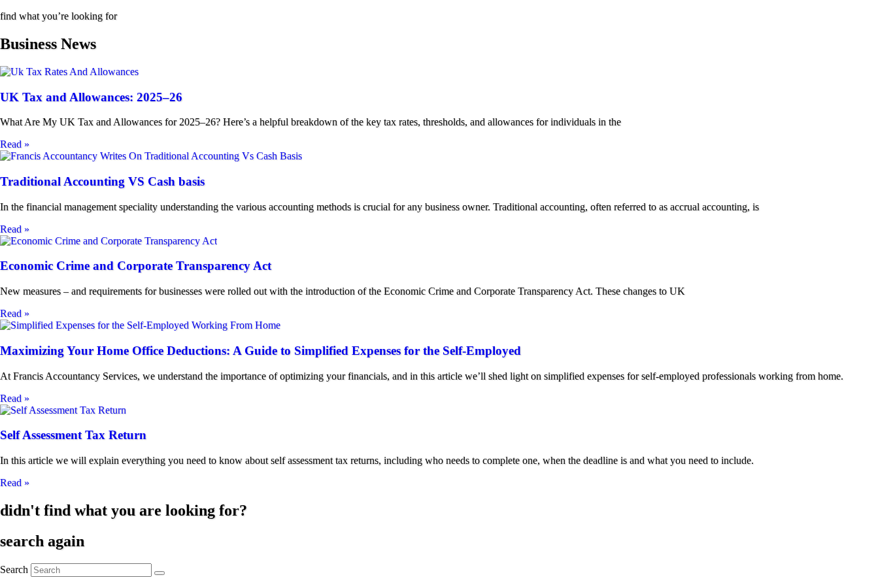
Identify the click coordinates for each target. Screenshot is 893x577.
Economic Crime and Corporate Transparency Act (135, 265)
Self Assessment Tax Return (73, 435)
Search (14, 569)
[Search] (159, 573)
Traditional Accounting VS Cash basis (102, 181)
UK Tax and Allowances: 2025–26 (91, 97)
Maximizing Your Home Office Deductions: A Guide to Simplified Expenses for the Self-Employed (260, 350)
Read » (14, 144)
